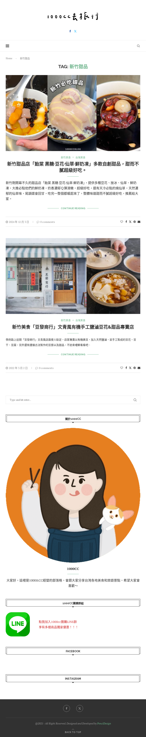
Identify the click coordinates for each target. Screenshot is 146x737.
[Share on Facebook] (126, 221)
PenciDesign (104, 723)
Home (9, 58)
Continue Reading (73, 208)
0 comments (47, 222)
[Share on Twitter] (130, 221)
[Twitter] (75, 31)
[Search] (138, 45)
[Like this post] (121, 221)
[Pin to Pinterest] (134, 221)
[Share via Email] (139, 221)
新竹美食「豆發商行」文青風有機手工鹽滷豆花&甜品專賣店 (73, 327)
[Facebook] (70, 31)
